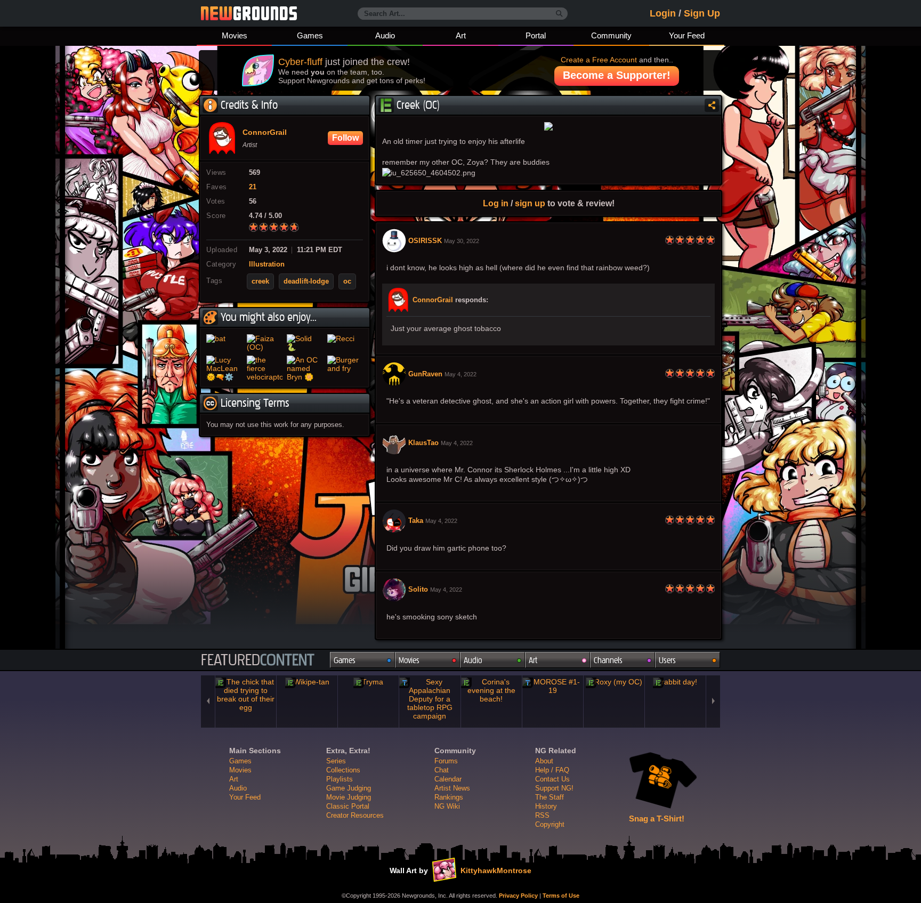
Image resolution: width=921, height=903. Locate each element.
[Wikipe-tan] (307, 682)
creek (260, 281)
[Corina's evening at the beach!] (491, 690)
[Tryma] (368, 682)
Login (663, 13)
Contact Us (552, 779)
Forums (446, 761)
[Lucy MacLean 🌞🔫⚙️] (224, 368)
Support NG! (554, 788)
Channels (608, 660)
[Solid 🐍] (305, 342)
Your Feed (687, 35)
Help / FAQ (552, 770)
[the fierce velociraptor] (265, 368)
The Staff (549, 797)
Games (310, 35)
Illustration (267, 264)
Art (461, 35)
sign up (530, 203)
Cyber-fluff (300, 62)
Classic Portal (347, 806)
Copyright (549, 824)
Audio (385, 35)
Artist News (452, 788)
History (546, 806)
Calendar (448, 779)
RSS (542, 815)
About (544, 761)
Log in (495, 203)
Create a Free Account (599, 59)
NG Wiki (447, 806)
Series (336, 761)
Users (667, 660)
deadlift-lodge (306, 281)
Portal (536, 35)
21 (252, 187)
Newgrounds (249, 13)
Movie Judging (348, 797)
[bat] (224, 342)
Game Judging (348, 788)
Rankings (448, 797)
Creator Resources (355, 815)
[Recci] (345, 342)
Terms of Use (561, 895)
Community (611, 35)
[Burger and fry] (345, 368)
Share (712, 105)
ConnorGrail (433, 300)
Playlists (339, 779)
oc (347, 281)
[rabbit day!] (675, 682)
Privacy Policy (518, 895)
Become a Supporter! (616, 75)
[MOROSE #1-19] (552, 686)
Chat (441, 770)
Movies (234, 35)
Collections (343, 770)
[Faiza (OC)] (265, 342)
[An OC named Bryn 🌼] (305, 368)
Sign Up (702, 13)
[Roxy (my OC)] (614, 682)
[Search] (559, 14)
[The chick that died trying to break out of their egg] (245, 695)
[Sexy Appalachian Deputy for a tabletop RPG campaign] (429, 699)
